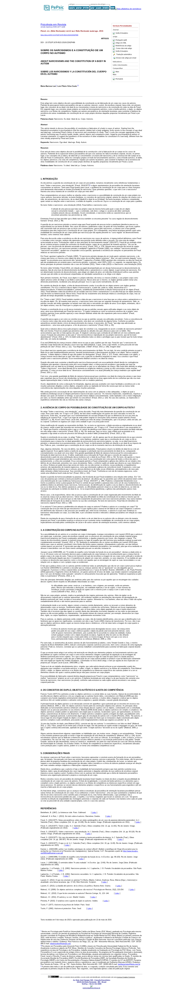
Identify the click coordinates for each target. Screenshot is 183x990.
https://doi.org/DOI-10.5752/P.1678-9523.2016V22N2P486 (59, 35)
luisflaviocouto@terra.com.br (129, 964)
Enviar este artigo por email (126, 58)
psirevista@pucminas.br (91, 988)
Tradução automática (124, 54)
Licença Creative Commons (126, 977)
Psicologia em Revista (53, 24)
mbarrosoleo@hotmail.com (60, 944)
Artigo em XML (121, 43)
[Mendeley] (114, 72)
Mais (117, 72)
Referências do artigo (123, 46)
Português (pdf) (121, 40)
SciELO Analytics (122, 33)
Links (94, 812)
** (78, 85)
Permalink (119, 79)
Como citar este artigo (124, 48)
